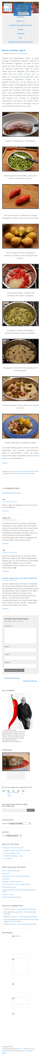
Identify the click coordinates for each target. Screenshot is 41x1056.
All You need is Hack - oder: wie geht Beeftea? (16, 884)
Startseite (20, 17)
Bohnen (19, 473)
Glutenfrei (18, 471)
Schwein (36, 471)
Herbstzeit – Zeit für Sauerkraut (13, 848)
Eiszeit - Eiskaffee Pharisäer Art (11, 871)
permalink (32, 473)
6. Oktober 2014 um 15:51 (9, 580)
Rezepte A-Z (20, 21)
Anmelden (28, 1051)
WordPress (18, 1049)
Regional (30, 471)
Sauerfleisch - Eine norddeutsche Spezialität (15, 876)
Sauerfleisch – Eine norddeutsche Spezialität (22, 909)
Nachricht (8, 626)
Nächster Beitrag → (31, 681)
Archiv (4, 835)
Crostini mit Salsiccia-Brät (12, 853)
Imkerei (20, 29)
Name (7, 647)
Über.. (20, 38)
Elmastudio (5, 1051)
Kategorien (5, 823)
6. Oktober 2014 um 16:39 (9, 552)
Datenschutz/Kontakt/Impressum (20, 42)
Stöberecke (20, 33)
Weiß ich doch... (23, 14)
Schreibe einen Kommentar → (12, 493)
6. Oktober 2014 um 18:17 (9, 520)
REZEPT (5, 463)
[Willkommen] (20, 711)
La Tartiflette (8, 858)
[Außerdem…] (20, 943)
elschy (22, 1051)
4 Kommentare (23, 53)
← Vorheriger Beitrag (10, 678)
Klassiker (24, 471)
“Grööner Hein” (29, 74)
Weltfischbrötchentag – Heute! (13, 856)
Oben (4, 1053)
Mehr (25, 11)
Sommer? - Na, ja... (8, 894)
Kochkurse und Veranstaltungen (20, 25)
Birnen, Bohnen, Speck (9, 887)
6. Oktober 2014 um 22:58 (9, 501)
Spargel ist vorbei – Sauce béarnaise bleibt (17, 850)
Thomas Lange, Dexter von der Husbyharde (19, 578)
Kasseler (24, 473)
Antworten (5, 511)
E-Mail (7, 654)
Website (7, 662)
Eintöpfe (12, 471)
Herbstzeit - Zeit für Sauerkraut (11, 881)
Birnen (14, 473)
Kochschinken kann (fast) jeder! (11, 897)
